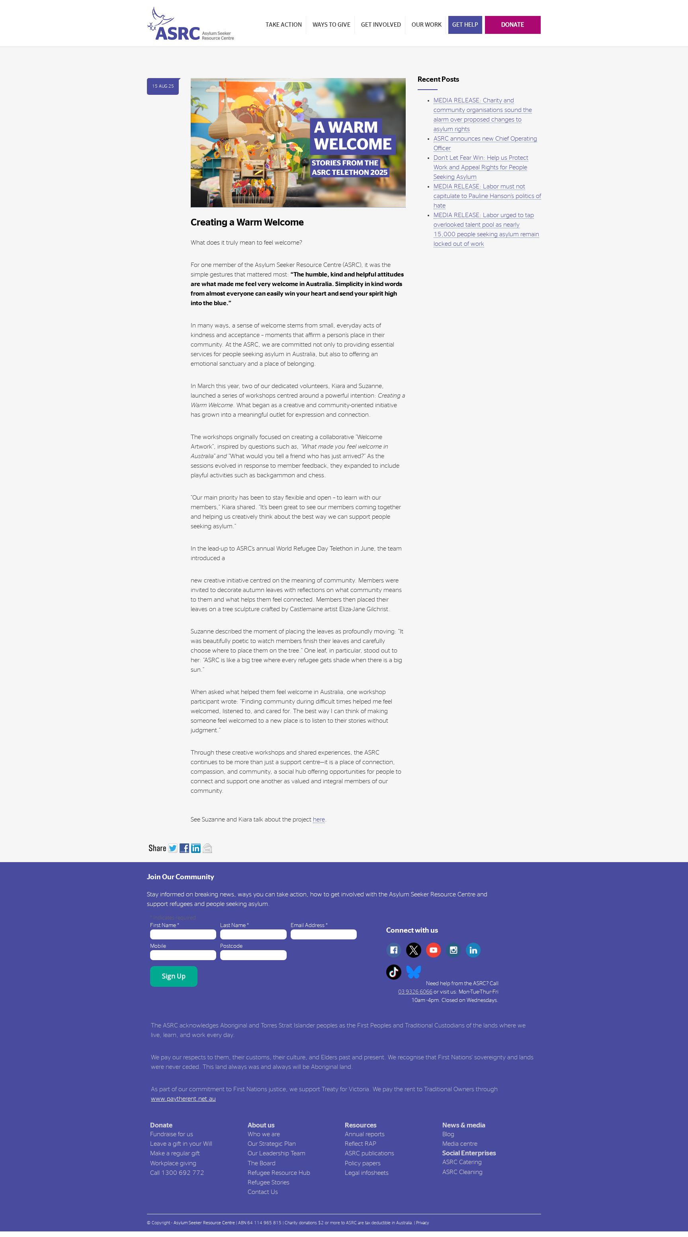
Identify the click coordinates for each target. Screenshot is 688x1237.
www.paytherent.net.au (183, 1099)
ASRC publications (369, 1153)
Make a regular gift (175, 1153)
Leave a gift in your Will (181, 1144)
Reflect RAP (360, 1144)
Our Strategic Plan (272, 1144)
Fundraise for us (171, 1134)
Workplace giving (173, 1163)
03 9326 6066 (415, 992)
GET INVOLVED (381, 25)
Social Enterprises (469, 1153)
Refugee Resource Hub (279, 1173)
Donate (161, 1125)
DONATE (512, 25)
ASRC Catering (462, 1162)
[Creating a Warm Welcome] (298, 143)
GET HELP (465, 25)
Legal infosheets (367, 1173)
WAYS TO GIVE (331, 25)
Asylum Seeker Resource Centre (204, 1223)
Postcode (231, 946)
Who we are (264, 1134)
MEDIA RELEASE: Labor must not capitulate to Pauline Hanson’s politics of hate (487, 196)
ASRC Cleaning (462, 1172)
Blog (448, 1134)
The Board (262, 1163)
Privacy (422, 1223)
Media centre (459, 1144)
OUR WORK (427, 25)
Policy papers (363, 1163)
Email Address (309, 925)
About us (261, 1125)
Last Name (234, 925)
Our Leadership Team (276, 1153)
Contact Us (263, 1192)
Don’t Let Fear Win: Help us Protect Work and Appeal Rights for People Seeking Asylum (481, 167)
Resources (361, 1125)
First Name (164, 925)
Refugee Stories (268, 1182)
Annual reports (365, 1134)
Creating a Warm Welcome (247, 222)
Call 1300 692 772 (177, 1173)
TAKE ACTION (284, 25)
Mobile (158, 946)
